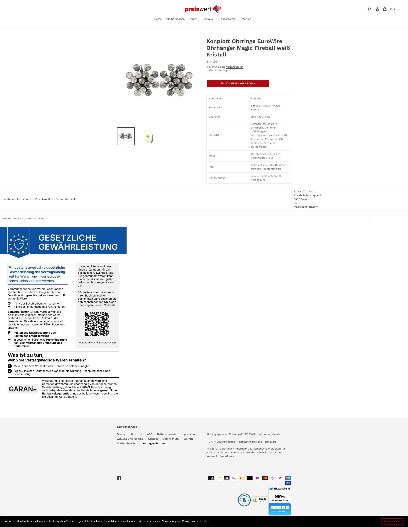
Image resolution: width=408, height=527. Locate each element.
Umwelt (188, 438)
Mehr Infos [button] (202, 521)
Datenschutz (171, 438)
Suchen (121, 434)
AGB (149, 434)
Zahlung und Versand (130, 438)
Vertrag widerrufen (154, 443)
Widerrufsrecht (126, 443)
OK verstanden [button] (392, 521)
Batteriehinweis (166, 434)
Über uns (136, 434)
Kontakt (153, 438)
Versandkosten (234, 66)
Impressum (188, 434)
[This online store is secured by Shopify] (259, 502)
